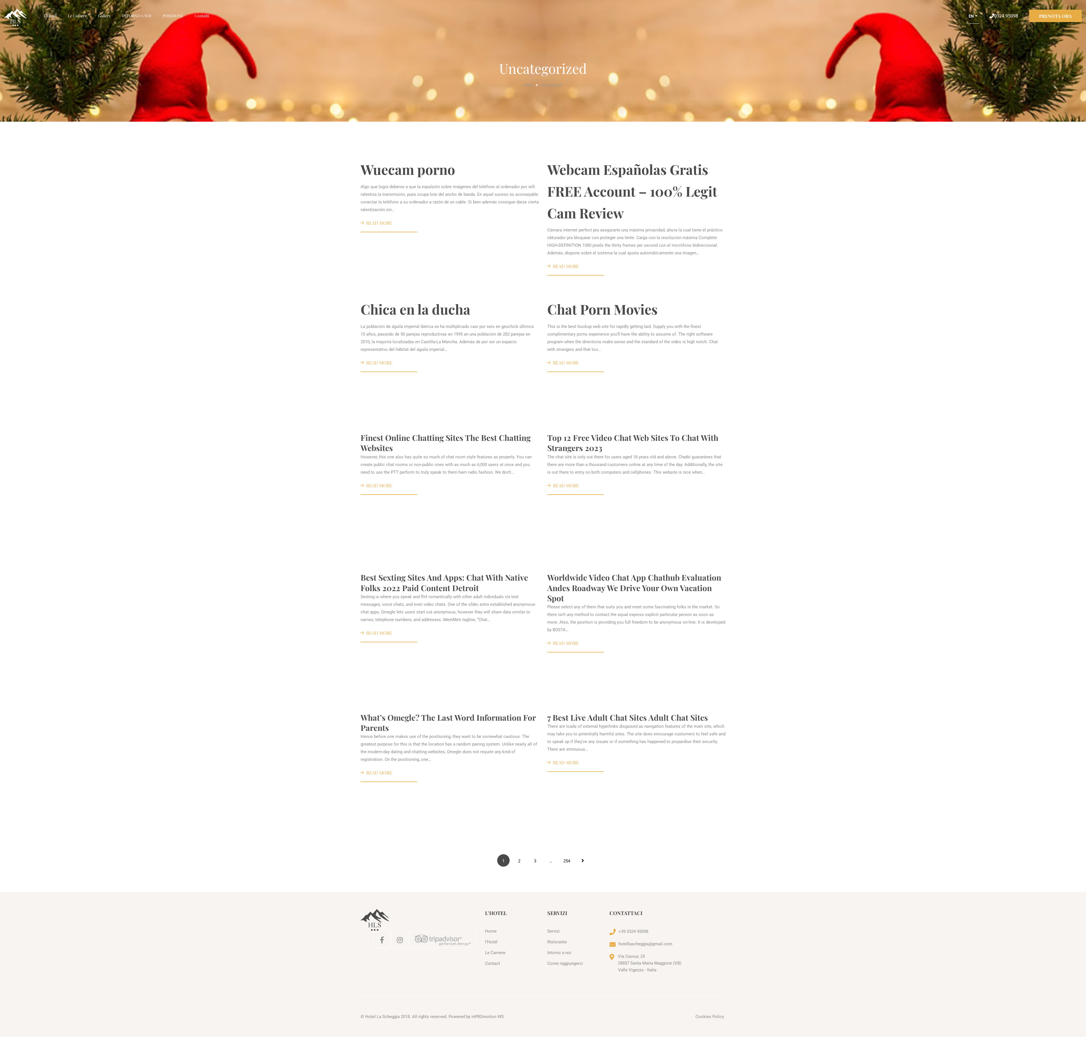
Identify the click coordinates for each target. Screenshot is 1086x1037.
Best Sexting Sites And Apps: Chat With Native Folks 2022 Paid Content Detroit (444, 582)
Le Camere (77, 15)
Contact (492, 963)
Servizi (553, 931)
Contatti (202, 15)
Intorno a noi (559, 952)
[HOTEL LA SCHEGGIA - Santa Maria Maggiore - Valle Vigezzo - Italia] (21, 17)
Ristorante (557, 941)
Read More (379, 223)
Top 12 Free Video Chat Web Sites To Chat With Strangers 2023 (632, 442)
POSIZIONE (173, 15)
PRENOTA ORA (1055, 16)
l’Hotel (50, 15)
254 (566, 861)
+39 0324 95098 (633, 931)
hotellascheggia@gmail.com (645, 943)
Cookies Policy (709, 1016)
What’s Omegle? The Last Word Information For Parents (448, 722)
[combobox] (974, 18)
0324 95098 (1006, 16)
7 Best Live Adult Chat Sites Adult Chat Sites (627, 717)
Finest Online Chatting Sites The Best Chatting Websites (446, 442)
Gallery (104, 15)
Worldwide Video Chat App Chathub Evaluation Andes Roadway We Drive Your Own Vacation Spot (634, 587)
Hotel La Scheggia (382, 1016)
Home (528, 85)
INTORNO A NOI (136, 15)
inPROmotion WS (487, 1016)
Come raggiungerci (565, 963)
